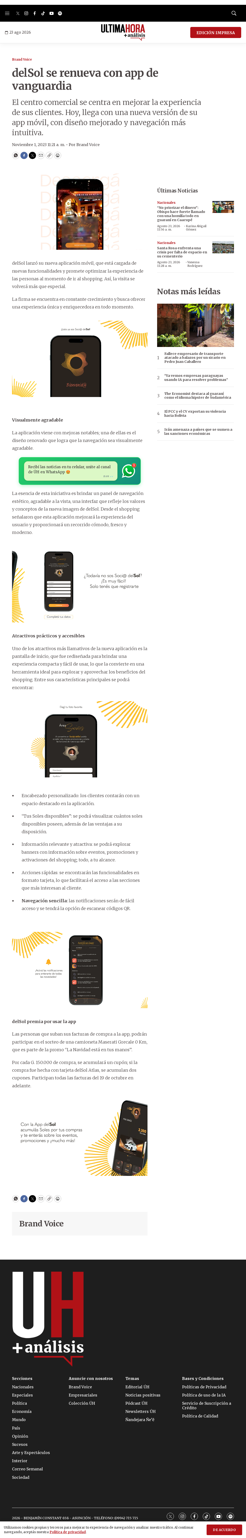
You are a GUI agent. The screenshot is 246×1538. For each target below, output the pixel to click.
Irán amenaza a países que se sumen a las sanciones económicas (198, 432)
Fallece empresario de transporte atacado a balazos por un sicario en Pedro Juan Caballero (195, 358)
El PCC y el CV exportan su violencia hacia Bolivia (195, 414)
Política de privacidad (67, 1532)
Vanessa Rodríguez (195, 263)
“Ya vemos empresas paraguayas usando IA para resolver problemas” (196, 378)
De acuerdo (224, 1530)
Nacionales (166, 203)
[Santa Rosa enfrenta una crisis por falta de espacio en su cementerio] (223, 247)
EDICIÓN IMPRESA (216, 32)
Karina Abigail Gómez (196, 227)
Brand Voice (22, 60)
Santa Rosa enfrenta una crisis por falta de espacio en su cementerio (182, 252)
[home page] (123, 32)
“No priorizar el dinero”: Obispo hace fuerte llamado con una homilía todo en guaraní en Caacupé (181, 213)
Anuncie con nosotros (91, 1378)
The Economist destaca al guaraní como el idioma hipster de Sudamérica (197, 396)
